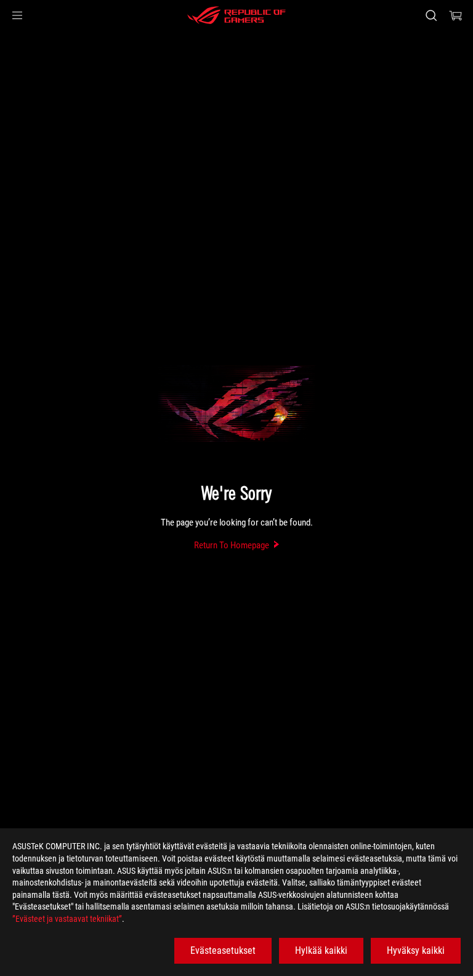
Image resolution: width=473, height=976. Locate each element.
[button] (17, 15)
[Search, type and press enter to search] (431, 15)
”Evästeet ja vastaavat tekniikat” (67, 919)
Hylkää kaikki (321, 950)
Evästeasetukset (223, 950)
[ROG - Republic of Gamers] (236, 15)
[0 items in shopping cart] (455, 15)
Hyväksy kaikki (416, 950)
